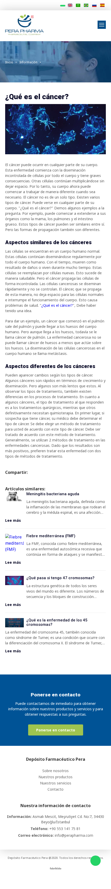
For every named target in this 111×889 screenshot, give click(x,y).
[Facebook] (45, 879)
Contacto (55, 789)
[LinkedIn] (59, 879)
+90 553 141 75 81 (65, 828)
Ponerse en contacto (55, 730)
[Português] (86, 5)
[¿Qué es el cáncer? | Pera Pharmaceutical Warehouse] (24, 24)
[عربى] (78, 5)
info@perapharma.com (74, 835)
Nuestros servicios (55, 783)
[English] (69, 5)
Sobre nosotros (55, 770)
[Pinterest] (73, 879)
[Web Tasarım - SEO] (55, 868)
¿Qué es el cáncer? (57, 305)
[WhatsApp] (95, 861)
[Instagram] (52, 879)
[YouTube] (66, 879)
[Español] (102, 5)
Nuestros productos (55, 776)
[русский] (94, 5)
